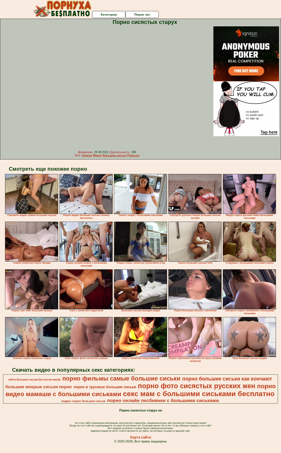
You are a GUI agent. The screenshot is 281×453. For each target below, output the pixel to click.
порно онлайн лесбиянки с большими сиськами (163, 400)
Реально (133, 155)
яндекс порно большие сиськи (83, 401)
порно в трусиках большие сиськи (105, 387)
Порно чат (142, 14)
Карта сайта (140, 437)
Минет (97, 155)
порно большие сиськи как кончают (227, 379)
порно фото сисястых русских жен (196, 386)
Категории (109, 14)
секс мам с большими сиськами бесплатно (199, 394)
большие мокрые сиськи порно (38, 386)
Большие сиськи (114, 155)
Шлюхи (87, 155)
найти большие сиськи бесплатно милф (34, 379)
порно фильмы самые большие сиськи (121, 378)
